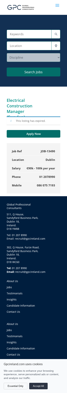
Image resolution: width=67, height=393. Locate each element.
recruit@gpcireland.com (30, 272)
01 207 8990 (19, 268)
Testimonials (15, 293)
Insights (12, 299)
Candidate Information (21, 305)
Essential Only (15, 386)
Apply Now (33, 134)
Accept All (38, 386)
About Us (12, 281)
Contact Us (13, 311)
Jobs (9, 287)
